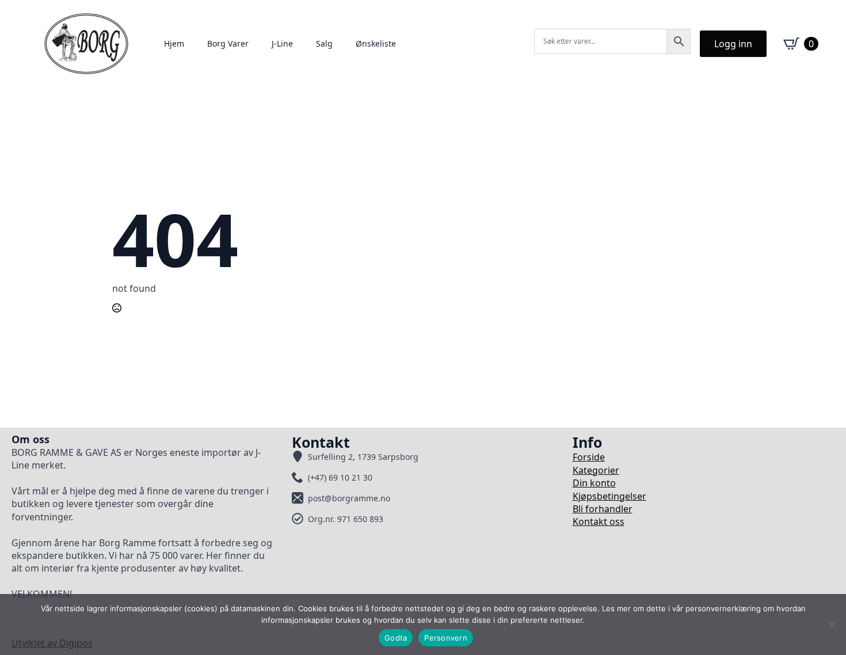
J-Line (282, 43)
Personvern (445, 637)
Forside (589, 457)
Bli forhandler (602, 508)
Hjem (174, 43)
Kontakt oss (598, 521)
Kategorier (596, 470)
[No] (831, 624)
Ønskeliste (376, 43)
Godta (395, 637)
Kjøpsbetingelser (609, 496)
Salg (324, 43)
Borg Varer (228, 43)
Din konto (594, 483)
